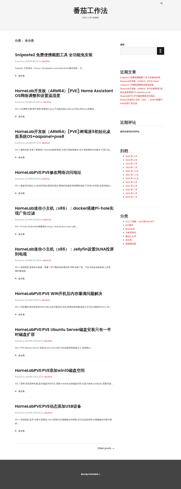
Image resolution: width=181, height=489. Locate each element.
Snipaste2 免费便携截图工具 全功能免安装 (54, 55)
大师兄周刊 (130, 232)
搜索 (122, 44)
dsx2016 (46, 61)
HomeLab (130, 228)
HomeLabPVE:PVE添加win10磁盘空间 (50, 370)
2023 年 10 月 (131, 178)
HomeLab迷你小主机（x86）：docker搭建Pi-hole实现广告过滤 (64, 210)
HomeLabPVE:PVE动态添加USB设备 (48, 406)
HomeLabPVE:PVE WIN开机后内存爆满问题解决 (58, 293)
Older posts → (106, 448)
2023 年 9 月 (131, 182)
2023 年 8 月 (131, 185)
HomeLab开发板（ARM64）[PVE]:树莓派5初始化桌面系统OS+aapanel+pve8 (63, 134)
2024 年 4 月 (131, 159)
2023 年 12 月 (131, 171)
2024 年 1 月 (131, 167)
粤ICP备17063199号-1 (90, 474)
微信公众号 (130, 236)
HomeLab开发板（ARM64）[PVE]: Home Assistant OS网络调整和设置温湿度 (64, 93)
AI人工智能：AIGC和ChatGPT (139, 221)
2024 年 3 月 (131, 163)
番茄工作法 (90, 10)
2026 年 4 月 (131, 156)
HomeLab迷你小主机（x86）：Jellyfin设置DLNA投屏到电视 (64, 251)
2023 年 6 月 (131, 193)
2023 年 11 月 (131, 174)
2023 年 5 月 (131, 196)
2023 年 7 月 (131, 189)
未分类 (21, 75)
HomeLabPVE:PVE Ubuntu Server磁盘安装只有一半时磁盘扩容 (63, 332)
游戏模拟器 (130, 243)
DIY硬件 (129, 225)
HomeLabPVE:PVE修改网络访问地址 (48, 172)
